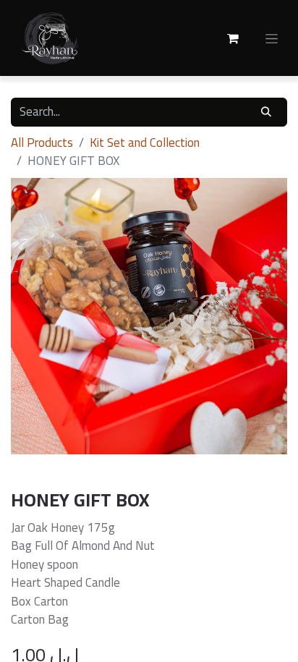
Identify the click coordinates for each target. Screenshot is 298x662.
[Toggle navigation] (271, 38)
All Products (42, 142)
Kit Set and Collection (145, 142)
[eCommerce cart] (233, 38)
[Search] (266, 112)
